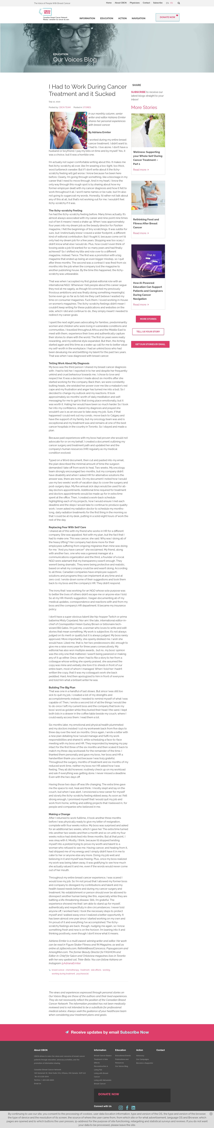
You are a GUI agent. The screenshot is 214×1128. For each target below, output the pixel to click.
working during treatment (63, 973)
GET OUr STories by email (150, 344)
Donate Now (167, 17)
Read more (139, 169)
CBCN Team (65, 107)
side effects (96, 970)
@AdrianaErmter (71, 963)
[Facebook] (127, 1107)
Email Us (37, 1084)
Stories (87, 107)
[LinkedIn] (133, 1107)
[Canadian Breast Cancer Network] (54, 14)
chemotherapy (72, 970)
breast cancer (58, 970)
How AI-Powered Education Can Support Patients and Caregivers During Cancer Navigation (148, 290)
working (106, 970)
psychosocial (82, 973)
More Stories (148, 319)
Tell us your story (148, 331)
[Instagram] (120, 1107)
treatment (84, 970)
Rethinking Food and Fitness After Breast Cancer (146, 223)
